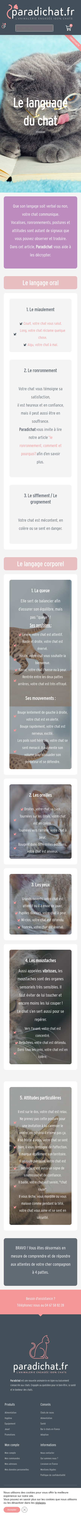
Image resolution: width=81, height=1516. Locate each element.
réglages (40, 1502)
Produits (10, 1404)
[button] (10, 26)
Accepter (11, 1509)
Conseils (45, 1404)
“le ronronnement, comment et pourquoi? (41, 445)
